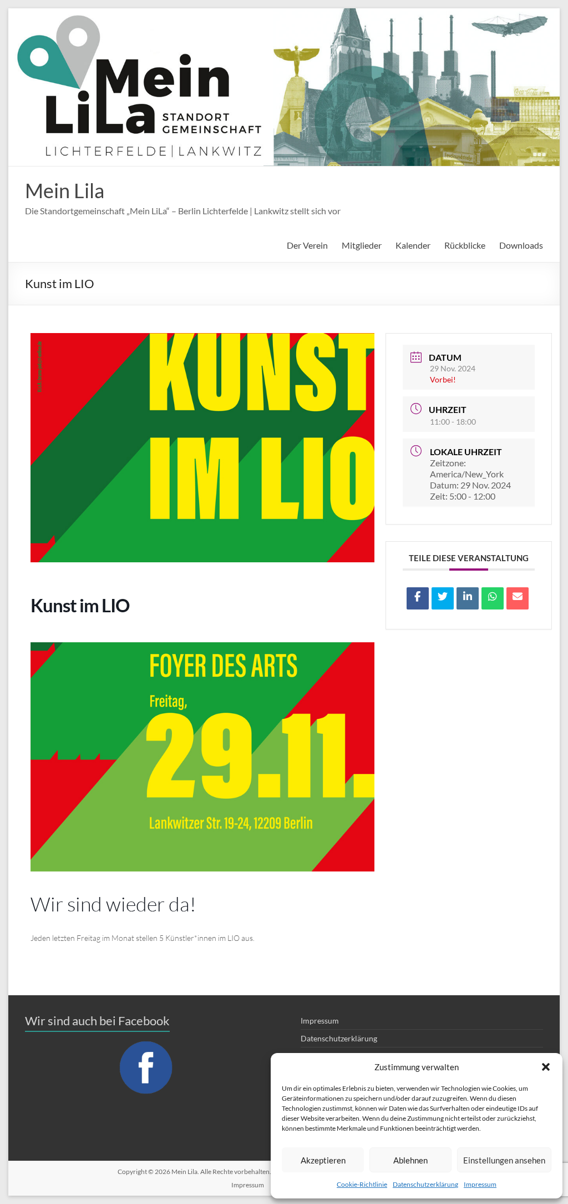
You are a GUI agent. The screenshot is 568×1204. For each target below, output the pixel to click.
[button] (545, 1066)
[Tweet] (443, 598)
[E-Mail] (517, 598)
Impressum (480, 1184)
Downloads (521, 245)
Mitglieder (362, 245)
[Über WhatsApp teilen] (492, 598)
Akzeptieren (323, 1160)
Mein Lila (64, 190)
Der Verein (307, 245)
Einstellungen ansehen (504, 1160)
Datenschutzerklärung (425, 1184)
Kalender (412, 245)
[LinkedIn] (468, 598)
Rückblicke (464, 245)
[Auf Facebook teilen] (418, 598)
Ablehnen (410, 1160)
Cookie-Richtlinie (362, 1184)
